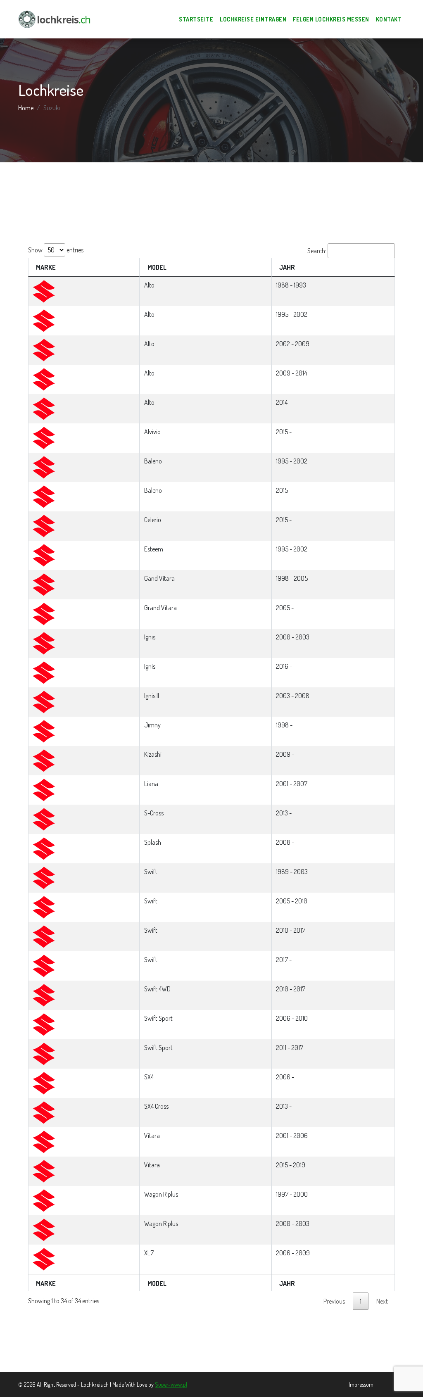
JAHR (287, 267)
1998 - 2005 (292, 578)
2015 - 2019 (290, 1165)
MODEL (156, 267)
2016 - (284, 666)
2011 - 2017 (289, 1047)
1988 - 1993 (291, 285)
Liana (151, 783)
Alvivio (152, 432)
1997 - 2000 (292, 1194)
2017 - (284, 959)
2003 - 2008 (292, 695)
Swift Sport (158, 1018)
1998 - (284, 725)
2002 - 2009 (292, 344)
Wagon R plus (161, 1194)
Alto (149, 285)
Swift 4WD (157, 989)
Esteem (153, 549)
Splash (152, 842)
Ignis (149, 637)
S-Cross (154, 813)
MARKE (46, 267)
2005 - (285, 607)
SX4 (149, 1077)
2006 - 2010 (292, 1018)
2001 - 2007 (291, 783)
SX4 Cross (156, 1106)
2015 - (284, 432)
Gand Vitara (159, 578)
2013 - (284, 813)
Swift (150, 871)
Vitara (152, 1135)
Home (25, 108)
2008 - (285, 842)
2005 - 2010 (291, 901)
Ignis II (151, 695)
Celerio (152, 520)
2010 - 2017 (290, 930)
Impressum (361, 1384)
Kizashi (153, 754)
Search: (316, 251)
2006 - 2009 (293, 1253)
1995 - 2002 (291, 314)
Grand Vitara (160, 607)
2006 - (285, 1077)
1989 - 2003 (292, 871)
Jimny (152, 725)
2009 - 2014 (291, 373)
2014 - (283, 402)
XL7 (149, 1253)
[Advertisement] (211, 202)
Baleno (153, 461)
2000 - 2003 (292, 637)
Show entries (55, 250)
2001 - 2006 (292, 1135)
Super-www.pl (171, 1384)
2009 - (285, 754)
